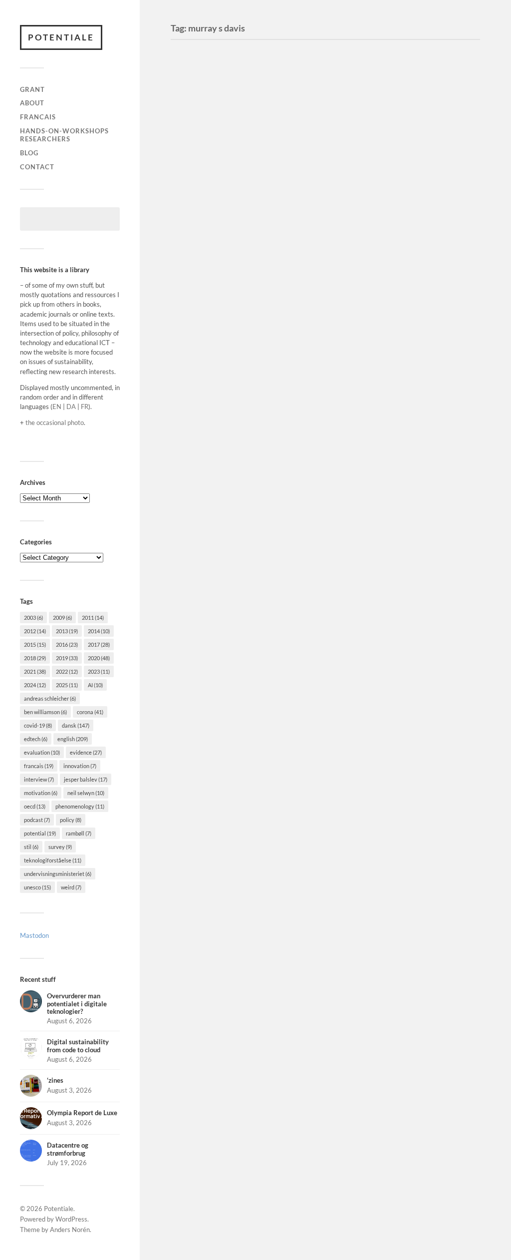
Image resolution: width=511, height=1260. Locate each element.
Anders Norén (70, 1230)
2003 (33, 617)
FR (84, 407)
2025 (67, 685)
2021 (35, 671)
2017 (99, 644)
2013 (67, 631)
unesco (37, 887)
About (32, 103)
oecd (34, 806)
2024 (35, 685)
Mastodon (34, 935)
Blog (29, 153)
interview (39, 779)
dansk (75, 725)
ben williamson (45, 712)
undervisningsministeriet (57, 873)
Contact (37, 167)
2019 (67, 658)
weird (71, 887)
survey (60, 846)
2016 (67, 644)
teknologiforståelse (52, 860)
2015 (35, 644)
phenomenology (79, 806)
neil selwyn (85, 793)
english (72, 739)
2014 (99, 631)
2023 (99, 671)
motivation (40, 793)
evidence (86, 752)
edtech (35, 739)
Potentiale (61, 37)
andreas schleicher (50, 698)
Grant (32, 89)
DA (71, 407)
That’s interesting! (225, 142)
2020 (99, 658)
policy (70, 820)
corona (90, 712)
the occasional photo (54, 422)
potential (40, 833)
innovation (79, 766)
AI (95, 685)
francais (38, 766)
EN (56, 407)
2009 (62, 617)
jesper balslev (85, 779)
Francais (38, 117)
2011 (93, 617)
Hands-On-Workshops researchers (64, 135)
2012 (35, 631)
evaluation (42, 752)
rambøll (78, 833)
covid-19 (38, 725)
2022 (67, 671)
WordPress (71, 1219)
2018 (35, 658)
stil (31, 846)
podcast (37, 820)
